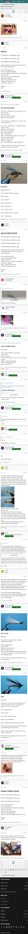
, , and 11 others (13, 150)
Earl (26, 920)
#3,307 (25, 312)
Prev (6, 11)
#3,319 (25, 787)
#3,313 (25, 472)
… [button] (10, 11)
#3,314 (25, 539)
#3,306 (25, 284)
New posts (3, 898)
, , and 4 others (11, 822)
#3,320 (25, 832)
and (7, 91)
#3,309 (25, 379)
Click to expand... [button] (14, 300)
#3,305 (25, 229)
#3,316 (25, 610)
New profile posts (5, 901)
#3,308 (25, 339)
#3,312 (25, 452)
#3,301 (25, 20)
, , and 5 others (12, 662)
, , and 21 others (15, 527)
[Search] (26, 1)
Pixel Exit (8, 932)
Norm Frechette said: (7, 288)
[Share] (22, 20)
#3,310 (25, 412)
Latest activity (4, 904)
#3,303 (25, 101)
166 (13, 11)
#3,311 (25, 433)
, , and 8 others (14, 328)
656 (18, 11)
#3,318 (25, 752)
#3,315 (25, 576)
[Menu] (1, 1)
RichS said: (4, 543)
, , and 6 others (11, 274)
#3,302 (25, 48)
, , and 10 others (12, 37)
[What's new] (23, 1)
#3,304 (25, 160)
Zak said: (4, 416)
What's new (4, 895)
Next (22, 11)
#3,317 (25, 673)
